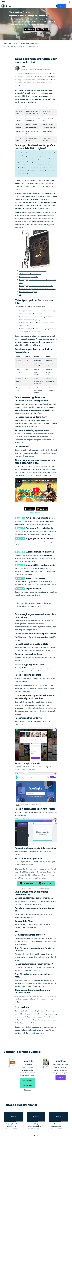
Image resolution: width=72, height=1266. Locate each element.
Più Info (60, 1078)
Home (5, 43)
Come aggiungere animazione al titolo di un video (36, 286)
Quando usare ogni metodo (28, 277)
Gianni (23, 67)
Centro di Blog (13, 43)
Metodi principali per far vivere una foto (32, 271)
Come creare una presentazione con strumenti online (37, 289)
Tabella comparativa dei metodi (30, 274)
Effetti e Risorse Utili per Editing (29, 43)
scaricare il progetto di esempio (40, 603)
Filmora (36, 345)
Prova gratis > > (36, 33)
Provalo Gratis (27, 1081)
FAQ (20, 295)
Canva (22, 721)
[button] (34, 1135)
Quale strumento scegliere (28, 292)
